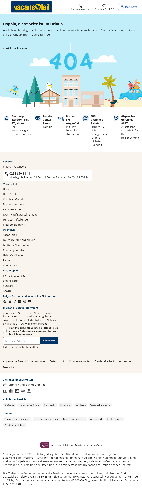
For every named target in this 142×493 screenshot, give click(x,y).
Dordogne (80, 404)
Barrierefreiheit (104, 361)
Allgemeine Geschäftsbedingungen (24, 361)
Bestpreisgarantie (14, 204)
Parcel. (7, 260)
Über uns (8, 189)
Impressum (125, 361)
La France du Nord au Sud (19, 240)
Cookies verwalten (80, 361)
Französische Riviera (29, 404)
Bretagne (9, 404)
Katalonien (65, 404)
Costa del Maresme (100, 404)
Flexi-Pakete (10, 194)
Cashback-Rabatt (13, 199)
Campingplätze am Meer (17, 419)
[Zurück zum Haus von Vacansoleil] (31, 7)
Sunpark (8, 285)
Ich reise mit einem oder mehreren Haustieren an (59, 419)
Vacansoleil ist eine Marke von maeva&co (76, 445)
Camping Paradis (13, 250)
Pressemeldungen (14, 224)
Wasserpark (96, 419)
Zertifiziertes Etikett (14, 425)
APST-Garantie (12, 209)
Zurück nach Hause (15, 48)
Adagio (7, 291)
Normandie (50, 404)
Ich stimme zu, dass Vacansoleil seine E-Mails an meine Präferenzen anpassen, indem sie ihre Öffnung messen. (33, 331)
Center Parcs (11, 280)
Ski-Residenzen (114, 419)
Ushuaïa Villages (13, 255)
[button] (6, 7)
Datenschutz (57, 361)
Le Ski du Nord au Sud (17, 245)
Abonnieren (49, 340)
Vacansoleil (10, 235)
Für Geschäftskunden (16, 219)
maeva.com (10, 265)
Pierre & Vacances (14, 275)
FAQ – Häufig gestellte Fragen (21, 214)
